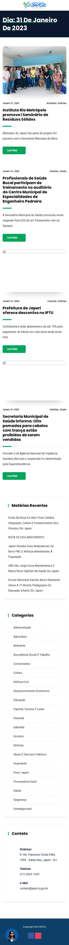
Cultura (17, 673)
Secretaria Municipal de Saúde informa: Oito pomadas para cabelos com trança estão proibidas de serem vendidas (25, 428)
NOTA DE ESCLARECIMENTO (26, 537)
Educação (19, 700)
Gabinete (18, 727)
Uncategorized (22, 808)
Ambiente (51, 103)
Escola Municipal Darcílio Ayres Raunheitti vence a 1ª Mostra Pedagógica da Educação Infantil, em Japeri (34, 585)
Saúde (63, 171)
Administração (22, 627)
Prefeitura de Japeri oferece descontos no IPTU (28, 310)
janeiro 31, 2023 (11, 103)
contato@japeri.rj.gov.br (34, 888)
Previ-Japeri (21, 772)
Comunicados (21, 663)
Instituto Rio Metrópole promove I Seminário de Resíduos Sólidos (25, 115)
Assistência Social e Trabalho (31, 654)
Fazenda (52, 301)
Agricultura (20, 636)
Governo (18, 736)
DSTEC (42, 926)
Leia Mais (12, 150)
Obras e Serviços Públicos (30, 754)
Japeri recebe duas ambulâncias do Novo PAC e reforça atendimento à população (31, 551)
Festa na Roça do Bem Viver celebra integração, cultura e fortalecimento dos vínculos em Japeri (33, 523)
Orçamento (20, 763)
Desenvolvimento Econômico (31, 691)
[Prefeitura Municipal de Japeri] (34, 5)
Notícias (62, 103)
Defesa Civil (21, 682)
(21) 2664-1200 (29, 874)
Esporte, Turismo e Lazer (28, 709)
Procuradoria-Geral (25, 781)
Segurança (19, 799)
